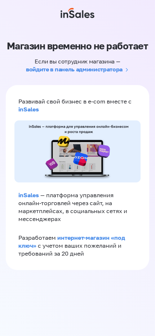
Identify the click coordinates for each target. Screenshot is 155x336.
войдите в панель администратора (74, 69)
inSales (28, 109)
